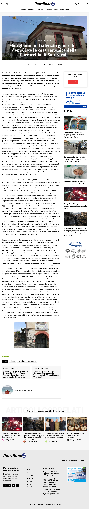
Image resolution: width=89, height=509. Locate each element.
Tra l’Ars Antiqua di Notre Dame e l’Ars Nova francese (76, 435)
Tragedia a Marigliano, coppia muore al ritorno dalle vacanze (75, 206)
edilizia (12, 361)
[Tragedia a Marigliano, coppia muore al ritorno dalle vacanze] (75, 194)
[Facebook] (70, 82)
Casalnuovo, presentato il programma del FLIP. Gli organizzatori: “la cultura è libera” (54, 436)
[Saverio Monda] (7, 390)
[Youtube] (17, 485)
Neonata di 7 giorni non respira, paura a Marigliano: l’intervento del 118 (75, 134)
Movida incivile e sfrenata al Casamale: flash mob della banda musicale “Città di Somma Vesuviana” (46, 374)
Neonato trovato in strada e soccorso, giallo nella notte (75, 182)
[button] (4, 4)
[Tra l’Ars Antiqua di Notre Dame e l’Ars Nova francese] (77, 424)
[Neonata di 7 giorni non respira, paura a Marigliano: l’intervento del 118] (75, 123)
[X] (75, 82)
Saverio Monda (34, 65)
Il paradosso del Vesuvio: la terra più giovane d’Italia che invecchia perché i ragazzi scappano (75, 231)
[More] (81, 82)
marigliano (22, 361)
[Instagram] (9, 485)
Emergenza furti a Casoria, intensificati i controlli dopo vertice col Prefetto (75, 159)
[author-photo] (3, 439)
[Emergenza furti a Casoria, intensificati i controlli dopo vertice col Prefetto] (75, 147)
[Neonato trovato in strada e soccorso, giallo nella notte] (75, 172)
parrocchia (32, 361)
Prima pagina (44, 41)
